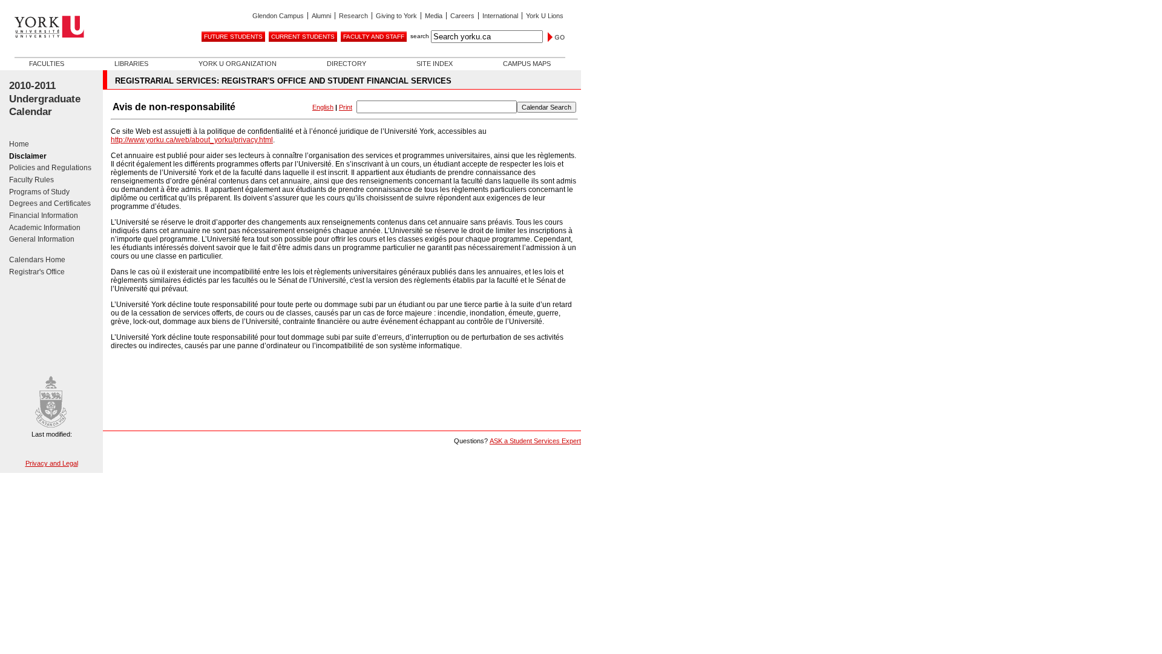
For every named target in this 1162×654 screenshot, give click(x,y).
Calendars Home (37, 260)
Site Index (434, 63)
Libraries (131, 63)
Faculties (46, 63)
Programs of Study (39, 192)
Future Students (233, 36)
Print (345, 107)
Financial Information (43, 215)
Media (433, 15)
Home (19, 144)
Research (353, 15)
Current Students (303, 36)
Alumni (321, 15)
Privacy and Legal (51, 463)
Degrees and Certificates (50, 203)
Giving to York (396, 15)
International (500, 15)
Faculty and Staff (373, 36)
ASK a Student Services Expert (535, 440)
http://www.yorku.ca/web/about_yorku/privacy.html (192, 140)
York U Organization (238, 63)
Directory (346, 63)
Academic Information (44, 227)
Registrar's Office (37, 272)
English (322, 107)
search (419, 36)
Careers (462, 15)
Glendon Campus (278, 15)
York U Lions (544, 15)
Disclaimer (28, 156)
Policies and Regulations (50, 168)
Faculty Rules (31, 180)
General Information (41, 239)
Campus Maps (527, 63)
